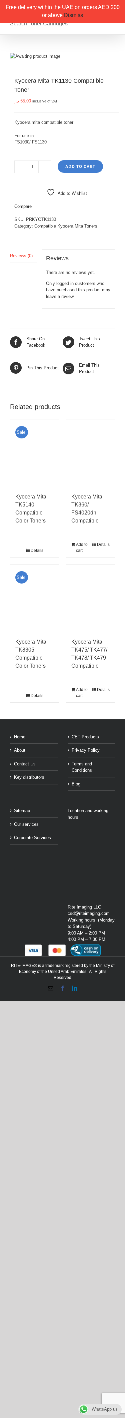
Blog (76, 783)
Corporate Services (32, 837)
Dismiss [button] (73, 15)
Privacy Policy (86, 750)
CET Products (85, 736)
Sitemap (22, 810)
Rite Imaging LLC (84, 907)
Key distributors (29, 777)
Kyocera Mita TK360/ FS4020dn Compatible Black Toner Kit (89, 512)
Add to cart (80, 166)
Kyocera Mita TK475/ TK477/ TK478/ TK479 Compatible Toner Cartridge (89, 658)
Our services (26, 824)
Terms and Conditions (82, 767)
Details (37, 550)
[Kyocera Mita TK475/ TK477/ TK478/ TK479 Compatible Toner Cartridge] (90, 598)
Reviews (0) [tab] (21, 255)
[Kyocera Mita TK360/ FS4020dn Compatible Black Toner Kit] (90, 452)
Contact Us (25, 763)
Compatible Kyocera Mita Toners (65, 226)
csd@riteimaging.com (89, 913)
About (19, 750)
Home (19, 736)
